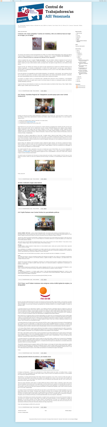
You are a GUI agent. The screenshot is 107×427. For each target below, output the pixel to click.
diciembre (79, 53)
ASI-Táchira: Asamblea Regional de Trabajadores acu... (83, 63)
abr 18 (79, 58)
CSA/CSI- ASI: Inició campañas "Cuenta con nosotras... (83, 60)
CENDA (77, 39)
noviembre (79, 54)
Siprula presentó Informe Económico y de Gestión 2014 (34, 356)
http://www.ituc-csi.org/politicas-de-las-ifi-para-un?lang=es (48, 313)
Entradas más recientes (22, 410)
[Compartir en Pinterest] (46, 91)
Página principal (79, 33)
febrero (78, 78)
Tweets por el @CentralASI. (80, 46)
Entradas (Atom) (25, 412)
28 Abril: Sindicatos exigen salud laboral (30, 182)
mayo (78, 56)
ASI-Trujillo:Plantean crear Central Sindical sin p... (82, 68)
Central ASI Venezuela (81, 87)
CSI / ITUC (78, 35)
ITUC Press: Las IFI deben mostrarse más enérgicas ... (83, 71)
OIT (77, 34)
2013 (78, 81)
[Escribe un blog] (42, 91)
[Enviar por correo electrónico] (41, 91)
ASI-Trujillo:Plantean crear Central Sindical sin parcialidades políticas (38, 212)
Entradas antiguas (68, 410)
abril (78, 57)
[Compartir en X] (43, 91)
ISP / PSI (77, 38)
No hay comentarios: (36, 90)
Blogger (76, 419)
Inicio (46, 410)
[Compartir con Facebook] (44, 91)
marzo (78, 76)
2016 (78, 50)
